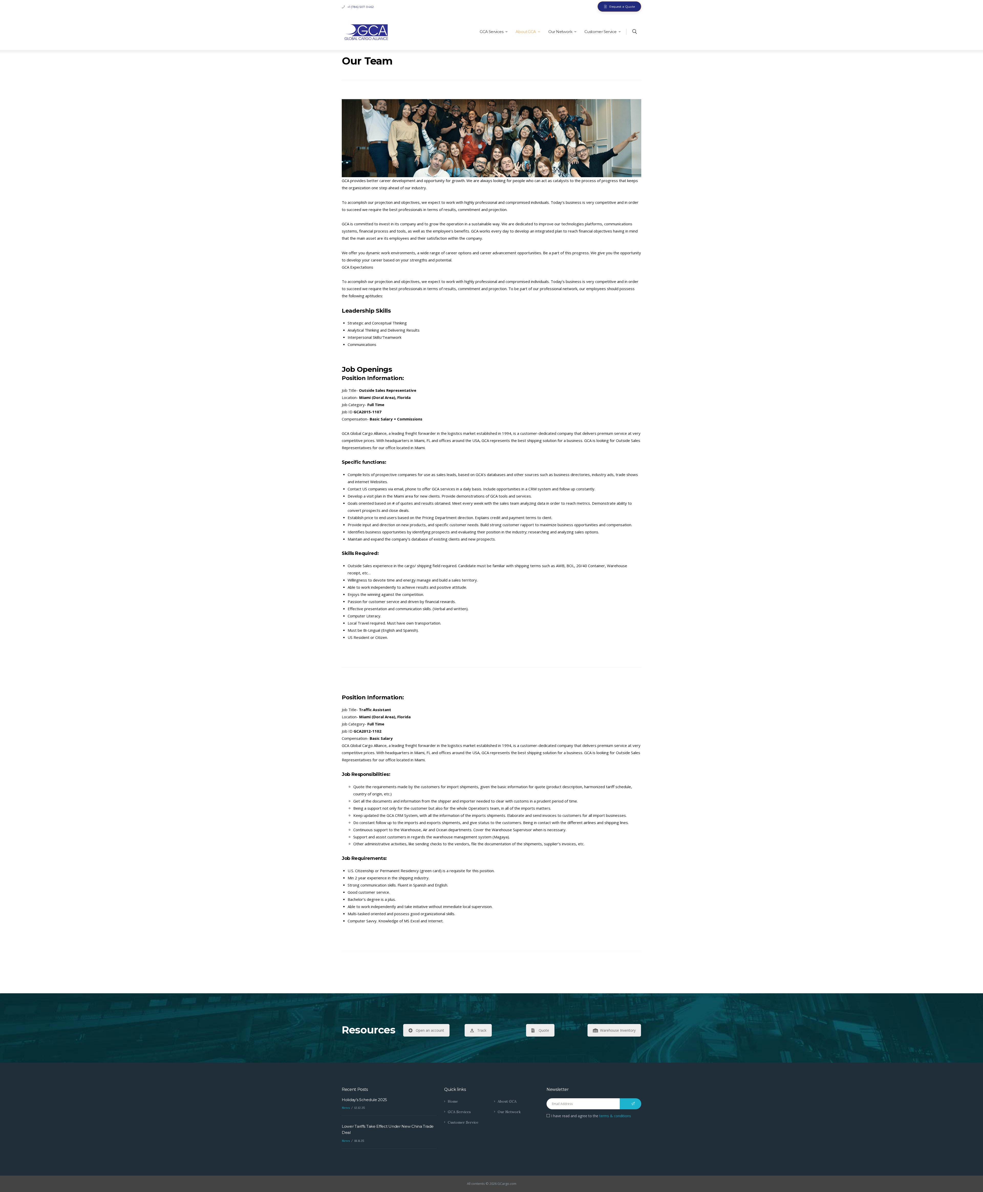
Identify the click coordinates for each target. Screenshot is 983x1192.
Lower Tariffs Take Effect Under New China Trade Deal (388, 1129)
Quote (544, 1030)
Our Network (509, 1112)
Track (481, 1030)
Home (453, 1101)
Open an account (430, 1030)
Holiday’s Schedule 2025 (364, 1099)
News (346, 1108)
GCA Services (459, 1112)
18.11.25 (359, 1141)
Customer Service (463, 1122)
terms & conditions (615, 1115)
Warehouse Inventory (618, 1030)
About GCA (507, 1101)
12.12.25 (359, 1108)
